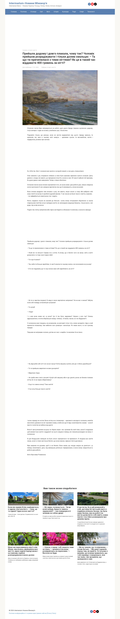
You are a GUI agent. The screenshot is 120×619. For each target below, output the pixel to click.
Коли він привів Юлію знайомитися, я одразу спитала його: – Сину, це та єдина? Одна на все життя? (23, 509)
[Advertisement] (60, 30)
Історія (56, 12)
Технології (91, 12)
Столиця (33, 12)
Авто (48, 12)
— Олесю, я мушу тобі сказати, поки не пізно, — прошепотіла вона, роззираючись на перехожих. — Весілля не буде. (58, 550)
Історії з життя (51, 67)
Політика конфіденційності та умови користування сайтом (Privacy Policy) (32, 613)
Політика (23, 12)
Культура (65, 12)
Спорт (82, 12)
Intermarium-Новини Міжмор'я (28, 3)
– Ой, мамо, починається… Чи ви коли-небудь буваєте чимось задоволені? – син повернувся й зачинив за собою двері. (57, 510)
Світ (41, 12)
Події (74, 12)
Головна (14, 12)
